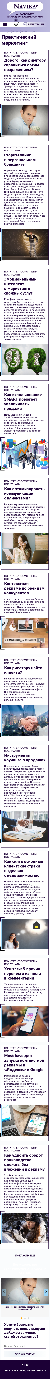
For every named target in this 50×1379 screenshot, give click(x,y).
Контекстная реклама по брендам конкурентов (24, 588)
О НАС (25, 1365)
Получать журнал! (25, 1354)
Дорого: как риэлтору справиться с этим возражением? (25, 65)
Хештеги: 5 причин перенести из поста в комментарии (22, 973)
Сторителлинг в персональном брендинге (20, 160)
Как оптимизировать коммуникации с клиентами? (24, 493)
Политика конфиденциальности (25, 1371)
